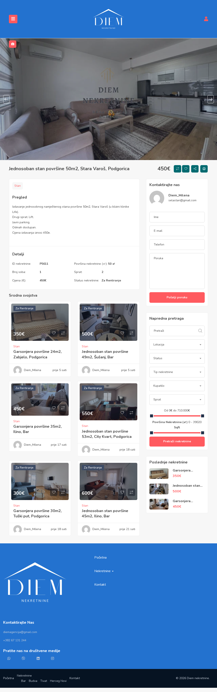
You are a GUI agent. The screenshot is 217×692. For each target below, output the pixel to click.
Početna (100, 557)
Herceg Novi (58, 681)
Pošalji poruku (177, 297)
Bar (23, 681)
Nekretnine (102, 571)
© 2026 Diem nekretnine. (193, 678)
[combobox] (177, 344)
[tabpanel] (108, 99)
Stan (17, 186)
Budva (33, 681)
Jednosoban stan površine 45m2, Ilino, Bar (105, 513)
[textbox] (177, 345)
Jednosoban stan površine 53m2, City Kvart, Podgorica (107, 434)
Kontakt (100, 584)
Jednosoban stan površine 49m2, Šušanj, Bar (105, 354)
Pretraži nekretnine (177, 441)
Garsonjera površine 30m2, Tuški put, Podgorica (37, 513)
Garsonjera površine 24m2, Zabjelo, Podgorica (37, 354)
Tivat (43, 681)
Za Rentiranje (111, 280)
